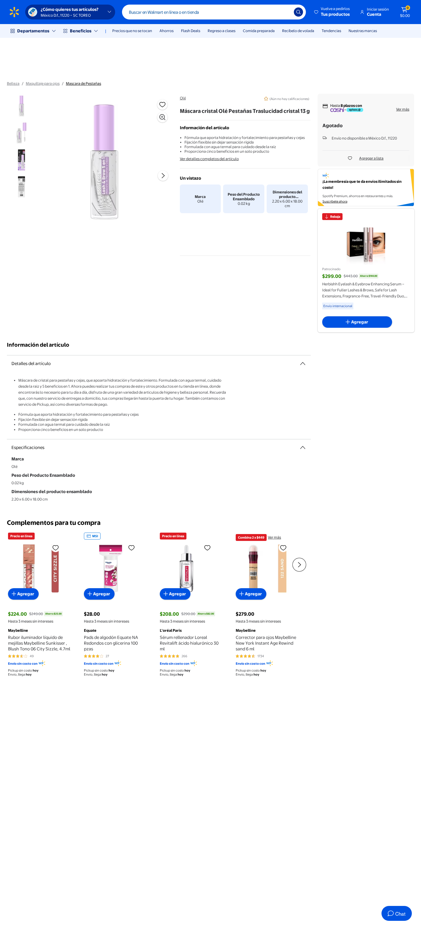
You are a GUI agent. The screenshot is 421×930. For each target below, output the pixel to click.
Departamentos (33, 31)
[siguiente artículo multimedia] (163, 175)
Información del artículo (38, 345)
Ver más (402, 109)
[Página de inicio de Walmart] (14, 12)
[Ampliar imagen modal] (162, 117)
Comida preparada (259, 30)
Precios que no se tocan (132, 30)
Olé (183, 98)
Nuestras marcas (363, 30)
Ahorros (167, 30)
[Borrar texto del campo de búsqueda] (285, 12)
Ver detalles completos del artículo (209, 158)
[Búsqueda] (298, 12)
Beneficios (80, 31)
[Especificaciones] (302, 447)
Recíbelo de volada (298, 30)
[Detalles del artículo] (302, 363)
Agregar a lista (371, 158)
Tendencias (331, 30)
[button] (332, 12)
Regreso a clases (221, 30)
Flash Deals (190, 30)
